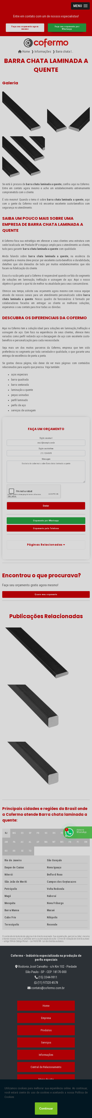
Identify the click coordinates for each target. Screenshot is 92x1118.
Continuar (46, 1108)
